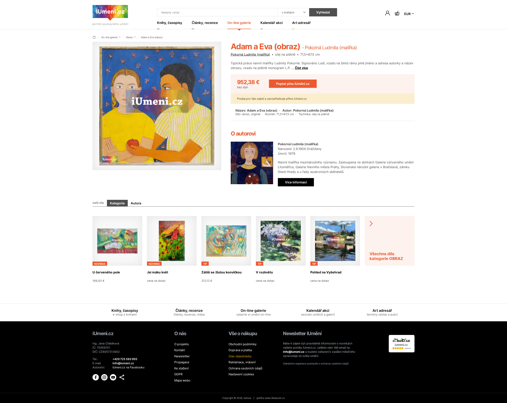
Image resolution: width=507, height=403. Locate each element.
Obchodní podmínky (242, 344)
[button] (122, 377)
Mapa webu (182, 380)
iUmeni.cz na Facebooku (128, 367)
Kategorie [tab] (117, 203)
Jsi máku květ (157, 272)
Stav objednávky (240, 356)
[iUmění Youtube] (113, 376)
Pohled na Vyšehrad (325, 272)
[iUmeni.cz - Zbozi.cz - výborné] (402, 343)
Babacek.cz (278, 397)
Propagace (181, 362)
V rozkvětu (264, 272)
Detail (135, 280)
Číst (301, 68)
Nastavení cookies (241, 374)
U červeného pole (106, 272)
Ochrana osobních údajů (245, 368)
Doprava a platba (240, 350)
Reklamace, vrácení (242, 362)
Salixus (247, 397)
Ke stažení (181, 368)
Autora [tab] (136, 203)
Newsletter (182, 356)
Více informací (296, 182)
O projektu (181, 344)
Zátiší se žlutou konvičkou (221, 272)
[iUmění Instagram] (104, 376)
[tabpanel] (253, 247)
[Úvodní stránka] (110, 16)
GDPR (178, 374)
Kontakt (179, 350)
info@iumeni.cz (293, 351)
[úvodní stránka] (94, 37)
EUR (407, 14)
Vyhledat (323, 12)
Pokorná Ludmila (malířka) (250, 54)
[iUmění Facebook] (96, 376)
